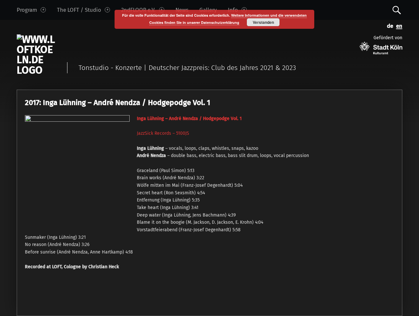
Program (27, 10)
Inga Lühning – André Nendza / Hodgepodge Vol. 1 (189, 118)
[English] (397, 25)
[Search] (396, 9)
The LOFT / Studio (79, 10)
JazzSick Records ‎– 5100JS (163, 133)
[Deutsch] (388, 25)
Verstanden (263, 22)
